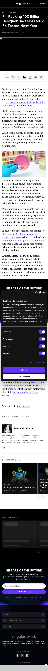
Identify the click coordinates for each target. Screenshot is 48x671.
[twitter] (4, 448)
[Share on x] (13, 77)
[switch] (42, 339)
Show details (35, 363)
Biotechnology (10, 12)
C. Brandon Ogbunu (10, 491)
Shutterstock (23, 406)
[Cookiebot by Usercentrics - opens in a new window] (35, 292)
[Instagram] (27, 655)
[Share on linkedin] (24, 77)
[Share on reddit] (30, 77)
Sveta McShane (7, 32)
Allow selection (24, 377)
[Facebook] (17, 655)
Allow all (24, 370)
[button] (24, 615)
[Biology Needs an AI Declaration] (20, 478)
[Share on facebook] (19, 77)
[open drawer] (4, 4)
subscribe (42, 4)
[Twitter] (22, 655)
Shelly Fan (43, 491)
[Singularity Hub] (24, 3)
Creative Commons (11, 417)
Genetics (25, 417)
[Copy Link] (41, 77)
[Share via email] (35, 77)
